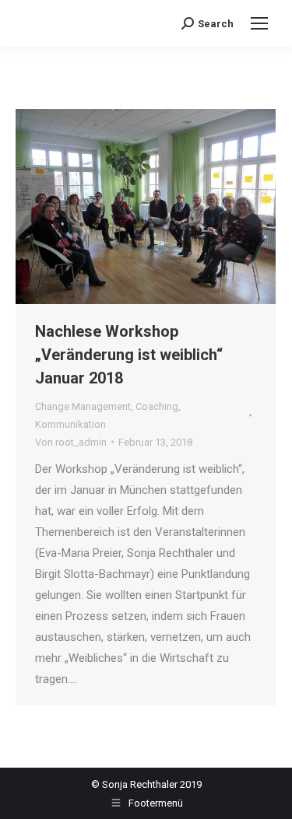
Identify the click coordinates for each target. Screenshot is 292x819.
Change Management (83, 406)
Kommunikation (70, 424)
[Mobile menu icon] (259, 23)
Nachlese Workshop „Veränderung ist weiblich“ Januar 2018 (129, 354)
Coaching (156, 406)
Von (71, 442)
